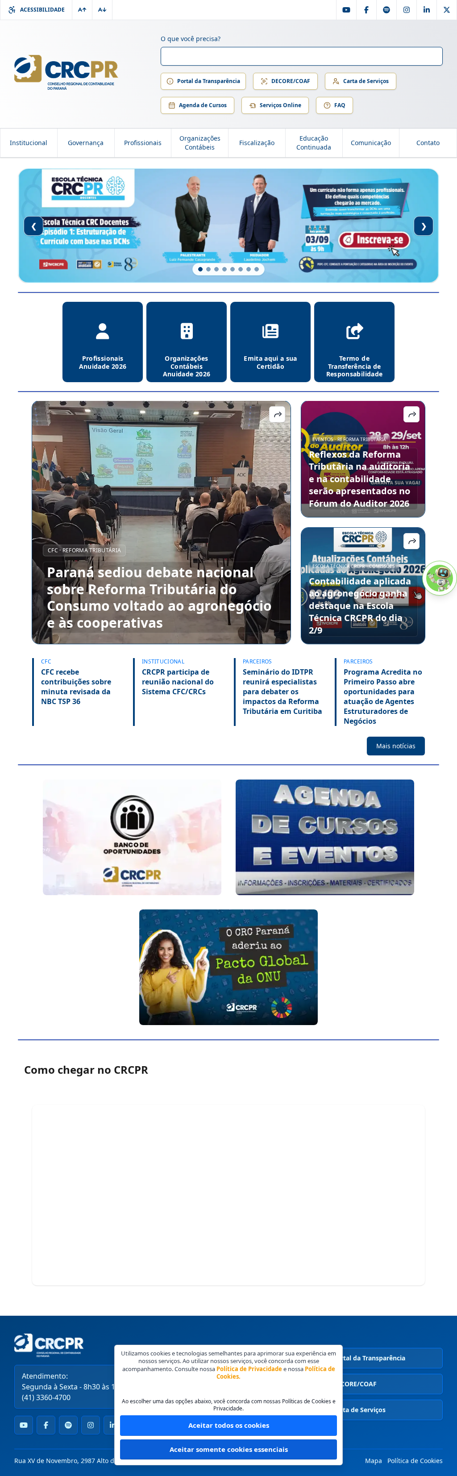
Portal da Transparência (208, 81)
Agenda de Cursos (203, 105)
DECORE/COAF (290, 81)
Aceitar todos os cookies (228, 1425)
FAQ (339, 105)
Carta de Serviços (366, 81)
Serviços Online (280, 105)
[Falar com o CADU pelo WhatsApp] (439, 578)
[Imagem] (132, 837)
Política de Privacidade (249, 1369)
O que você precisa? (190, 38)
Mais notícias (395, 746)
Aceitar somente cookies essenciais (229, 1449)
